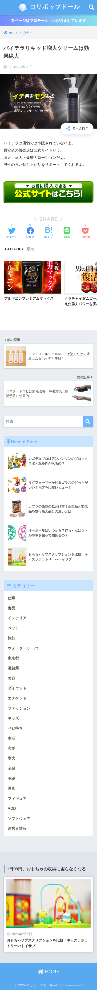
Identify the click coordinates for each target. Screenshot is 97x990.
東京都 (13, 658)
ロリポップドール (54, 6)
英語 (11, 778)
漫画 (11, 788)
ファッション (19, 708)
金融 (11, 768)
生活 (11, 738)
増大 (30, 249)
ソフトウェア (19, 819)
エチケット (17, 698)
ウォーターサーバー (25, 648)
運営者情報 (17, 828)
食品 (11, 608)
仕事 (11, 598)
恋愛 (11, 748)
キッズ (13, 718)
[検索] (88, 421)
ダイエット (17, 688)
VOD (12, 808)
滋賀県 (13, 668)
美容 (11, 678)
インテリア (17, 618)
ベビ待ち (15, 728)
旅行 (11, 638)
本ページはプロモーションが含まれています (48, 21)
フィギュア (17, 798)
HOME (51, 972)
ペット (13, 628)
